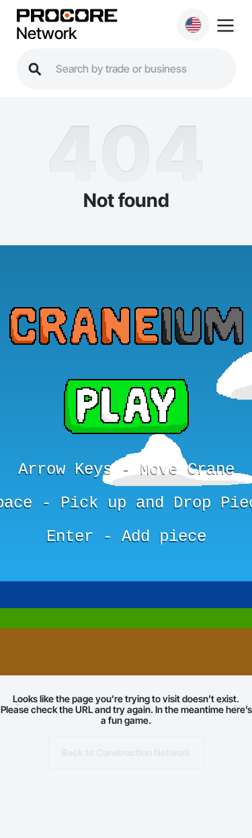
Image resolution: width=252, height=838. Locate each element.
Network (46, 33)
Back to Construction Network (126, 752)
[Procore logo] (66, 16)
